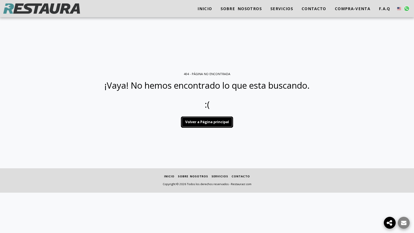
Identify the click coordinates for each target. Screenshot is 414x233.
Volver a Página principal (207, 121)
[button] (407, 8)
